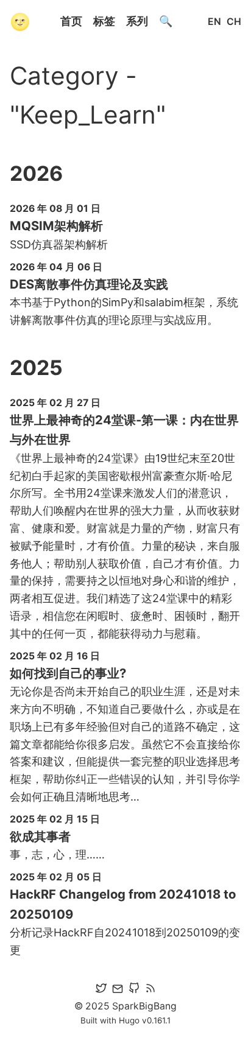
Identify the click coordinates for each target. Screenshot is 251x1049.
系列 (137, 21)
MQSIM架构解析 (56, 225)
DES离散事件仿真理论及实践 (89, 284)
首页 (71, 21)
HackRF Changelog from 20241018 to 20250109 (123, 903)
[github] (134, 990)
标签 (104, 21)
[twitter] (101, 990)
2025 (36, 367)
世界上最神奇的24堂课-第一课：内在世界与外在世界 (124, 429)
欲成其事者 (40, 836)
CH (234, 21)
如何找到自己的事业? (68, 673)
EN (214, 21)
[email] (117, 990)
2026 (36, 173)
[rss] (150, 990)
